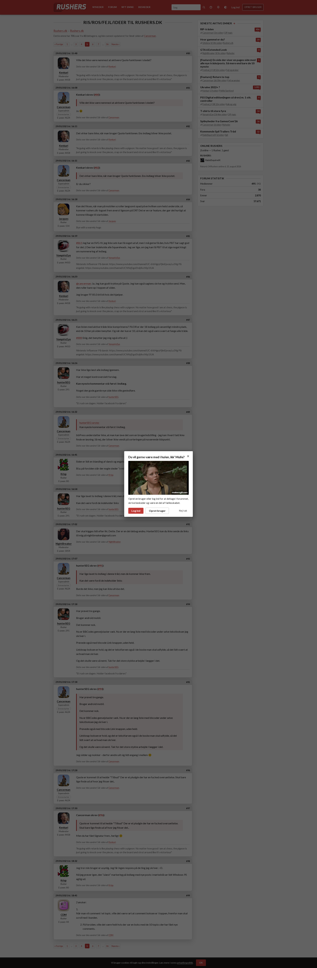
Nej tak (183, 510)
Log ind (135, 510)
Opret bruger (157, 510)
